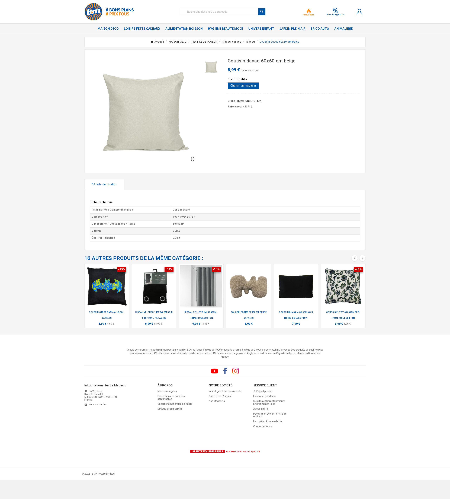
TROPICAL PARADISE (154, 318)
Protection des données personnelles (171, 397)
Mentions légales (167, 391)
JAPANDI (249, 318)
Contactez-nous (262, 426)
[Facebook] (225, 370)
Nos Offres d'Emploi (220, 396)
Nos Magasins (217, 401)
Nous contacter (98, 404)
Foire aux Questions (264, 396)
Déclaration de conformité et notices (269, 415)
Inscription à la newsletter (268, 421)
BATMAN (107, 318)
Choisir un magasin (243, 85)
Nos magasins (336, 14)
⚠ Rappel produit (262, 391)
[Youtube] (214, 370)
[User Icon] (359, 12)
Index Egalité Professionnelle (225, 391)
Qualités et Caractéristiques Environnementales (269, 402)
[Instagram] (235, 370)
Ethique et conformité (170, 408)
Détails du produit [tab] (104, 184)
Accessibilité (260, 408)
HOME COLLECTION (249, 101)
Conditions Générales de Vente (175, 403)
